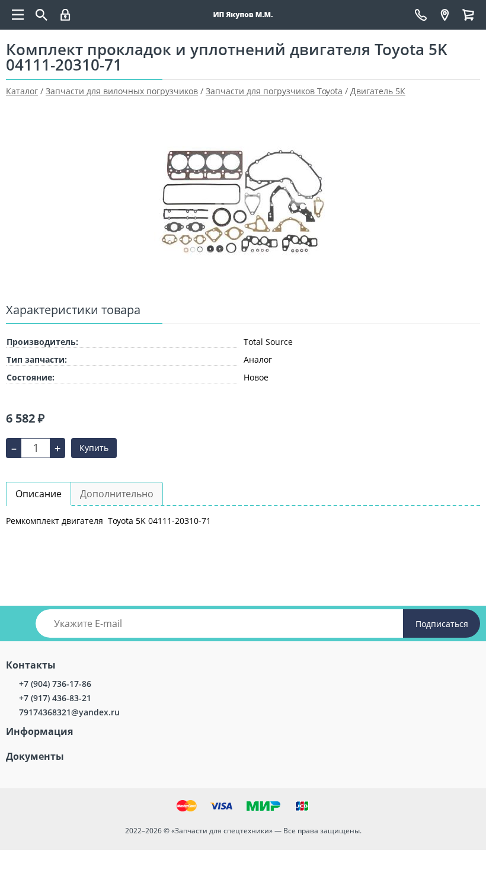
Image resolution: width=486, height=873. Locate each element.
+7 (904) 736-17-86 (55, 683)
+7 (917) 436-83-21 (55, 697)
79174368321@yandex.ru (69, 712)
